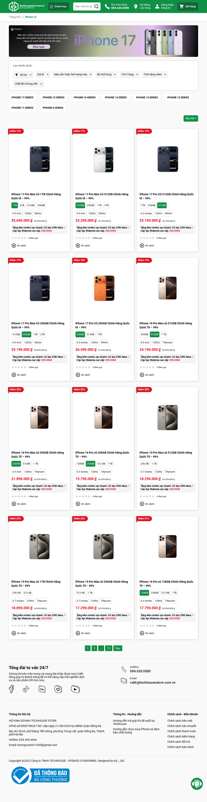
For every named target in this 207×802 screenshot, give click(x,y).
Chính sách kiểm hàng (181, 736)
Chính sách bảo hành (180, 747)
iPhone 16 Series (85, 97)
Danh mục (61, 6)
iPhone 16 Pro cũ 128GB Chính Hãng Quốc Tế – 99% (166, 583)
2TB (22, 205)
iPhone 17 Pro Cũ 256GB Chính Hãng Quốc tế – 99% (102, 325)
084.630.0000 (140, 671)
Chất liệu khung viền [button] (26, 83)
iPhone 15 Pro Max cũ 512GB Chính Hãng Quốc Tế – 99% (165, 454)
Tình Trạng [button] (127, 74)
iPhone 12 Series (178, 97)
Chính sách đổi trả (178, 741)
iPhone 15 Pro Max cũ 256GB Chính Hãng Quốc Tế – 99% (101, 583)
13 (108, 648)
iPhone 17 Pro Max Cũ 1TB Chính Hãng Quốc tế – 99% (36, 196)
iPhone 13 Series (147, 97)
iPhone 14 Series (116, 97)
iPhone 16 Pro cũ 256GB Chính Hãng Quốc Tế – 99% (102, 454)
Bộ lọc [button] (23, 74)
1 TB (163, 334)
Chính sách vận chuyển (181, 726)
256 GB (145, 463)
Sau (117, 648)
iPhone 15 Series (53, 97)
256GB (41, 205)
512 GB (101, 463)
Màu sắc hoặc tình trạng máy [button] (70, 74)
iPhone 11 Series (22, 107)
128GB (80, 463)
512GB (30, 205)
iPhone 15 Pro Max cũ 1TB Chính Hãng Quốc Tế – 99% (35, 583)
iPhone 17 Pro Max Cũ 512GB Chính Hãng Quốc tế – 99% (101, 196)
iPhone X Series (53, 107)
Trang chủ (14, 17)
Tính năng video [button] (153, 74)
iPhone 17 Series (22, 97)
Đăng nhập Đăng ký (167, 6)
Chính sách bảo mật (179, 720)
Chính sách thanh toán (181, 731)
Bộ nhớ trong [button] (104, 74)
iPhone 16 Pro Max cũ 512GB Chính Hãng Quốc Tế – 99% (165, 325)
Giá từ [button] (40, 74)
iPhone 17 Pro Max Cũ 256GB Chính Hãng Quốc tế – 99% (37, 325)
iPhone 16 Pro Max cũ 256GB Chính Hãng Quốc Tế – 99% (37, 454)
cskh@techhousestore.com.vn (152, 682)
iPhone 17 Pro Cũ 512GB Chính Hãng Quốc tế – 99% (166, 196)
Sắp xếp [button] (189, 118)
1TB (15, 205)
